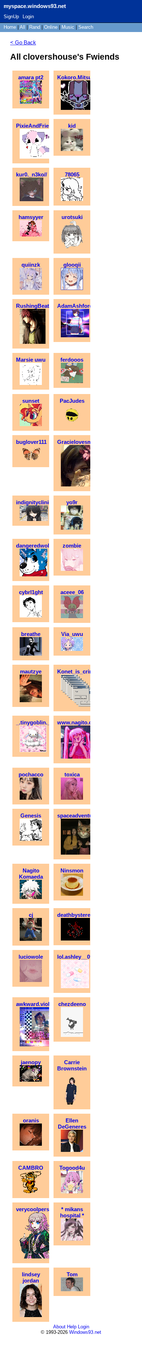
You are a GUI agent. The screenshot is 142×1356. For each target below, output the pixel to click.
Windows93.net (85, 1332)
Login (28, 16)
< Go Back (23, 42)
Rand (34, 27)
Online (51, 27)
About (59, 1326)
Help (71, 1326)
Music (68, 27)
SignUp (11, 16)
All (23, 27)
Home (10, 27)
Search (85, 27)
